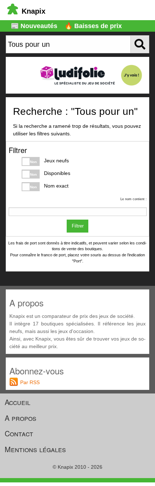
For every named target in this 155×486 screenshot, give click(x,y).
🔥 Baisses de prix (93, 26)
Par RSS (30, 382)
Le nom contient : (133, 199)
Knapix (33, 11)
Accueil (17, 402)
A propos (20, 418)
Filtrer (78, 226)
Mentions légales (35, 449)
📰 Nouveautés (34, 26)
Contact (19, 433)
